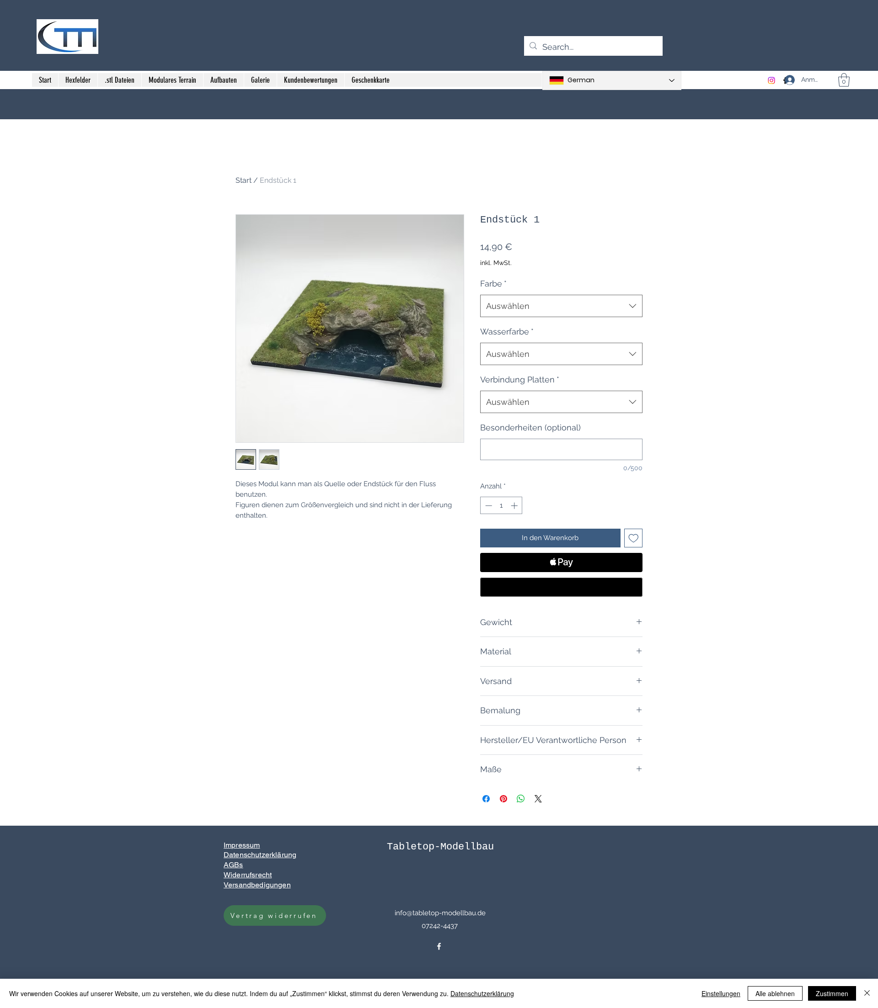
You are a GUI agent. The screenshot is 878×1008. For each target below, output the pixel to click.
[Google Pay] (561, 587)
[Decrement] (488, 505)
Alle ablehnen (775, 993)
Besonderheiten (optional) (530, 427)
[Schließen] (867, 993)
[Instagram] (771, 80)
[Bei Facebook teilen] (486, 798)
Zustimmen (832, 993)
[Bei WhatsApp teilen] (520, 798)
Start (244, 180)
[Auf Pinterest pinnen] (503, 798)
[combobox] (561, 306)
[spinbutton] (501, 505)
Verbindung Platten (519, 379)
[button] (844, 80)
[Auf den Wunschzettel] (633, 538)
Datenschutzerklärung (482, 993)
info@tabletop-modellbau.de (440, 913)
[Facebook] (439, 946)
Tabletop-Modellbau (440, 847)
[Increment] (515, 505)
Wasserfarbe (507, 331)
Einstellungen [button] (720, 993)
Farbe (493, 283)
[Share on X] (538, 798)
